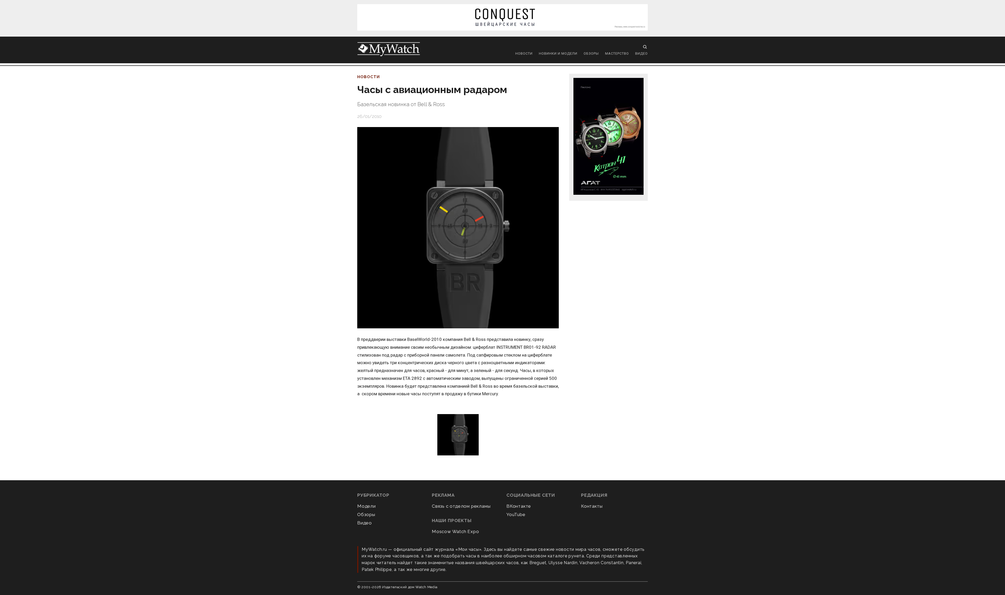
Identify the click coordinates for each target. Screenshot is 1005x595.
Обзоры (591, 53)
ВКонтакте (518, 506)
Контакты (591, 506)
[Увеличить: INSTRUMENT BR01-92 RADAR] (458, 435)
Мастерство (617, 53)
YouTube (516, 514)
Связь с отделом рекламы (461, 506)
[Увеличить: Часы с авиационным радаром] (458, 227)
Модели (366, 506)
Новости (524, 53)
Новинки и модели (558, 53)
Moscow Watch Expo (455, 531)
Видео (641, 53)
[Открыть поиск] (645, 46)
